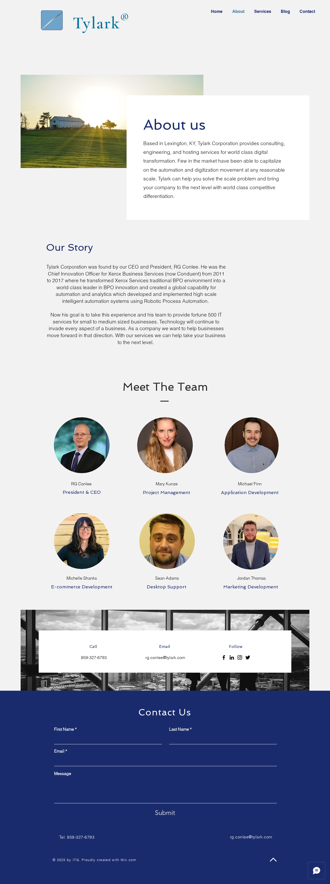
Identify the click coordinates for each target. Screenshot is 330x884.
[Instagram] (240, 657)
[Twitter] (248, 657)
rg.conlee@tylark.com (165, 657)
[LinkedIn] (232, 657)
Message (62, 773)
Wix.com (128, 860)
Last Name (179, 729)
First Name (64, 729)
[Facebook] (224, 657)
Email (59, 751)
